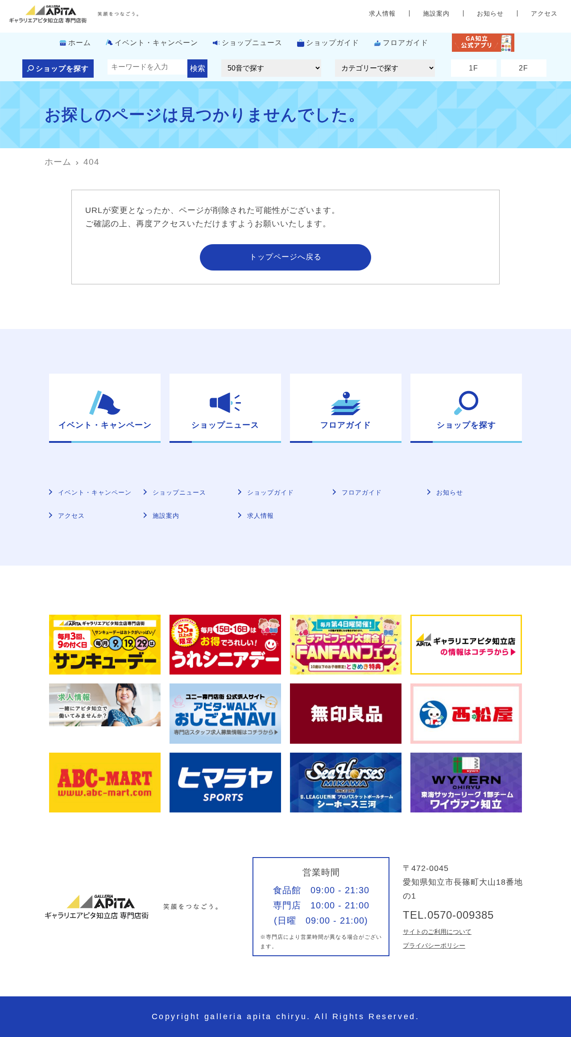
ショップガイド (332, 42)
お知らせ (490, 13)
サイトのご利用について (437, 931)
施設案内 (436, 13)
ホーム (79, 42)
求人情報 (382, 13)
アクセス (544, 13)
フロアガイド (405, 42)
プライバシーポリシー (434, 945)
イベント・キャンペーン (156, 42)
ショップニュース (252, 42)
